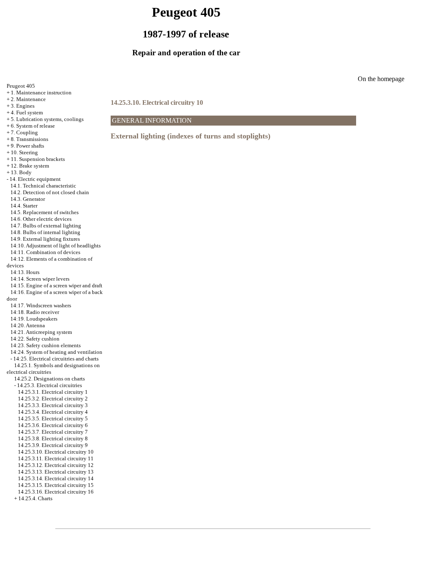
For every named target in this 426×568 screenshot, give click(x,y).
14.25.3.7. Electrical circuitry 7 (53, 432)
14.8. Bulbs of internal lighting (45, 232)
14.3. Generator (27, 199)
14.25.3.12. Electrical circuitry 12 (56, 465)
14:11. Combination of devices (45, 252)
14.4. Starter (23, 206)
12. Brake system (30, 166)
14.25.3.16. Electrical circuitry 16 (56, 492)
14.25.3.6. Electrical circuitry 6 (53, 425)
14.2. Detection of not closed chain (49, 192)
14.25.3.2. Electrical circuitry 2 (53, 398)
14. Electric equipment (35, 179)
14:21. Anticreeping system (41, 332)
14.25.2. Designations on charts (49, 378)
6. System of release (33, 126)
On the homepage (381, 78)
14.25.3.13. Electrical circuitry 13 (56, 472)
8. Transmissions (29, 139)
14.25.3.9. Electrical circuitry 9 (53, 445)
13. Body (21, 172)
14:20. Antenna (27, 325)
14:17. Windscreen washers (40, 305)
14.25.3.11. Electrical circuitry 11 (56, 458)
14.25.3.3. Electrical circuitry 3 (53, 405)
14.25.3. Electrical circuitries (49, 385)
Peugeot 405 (21, 86)
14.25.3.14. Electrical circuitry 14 (56, 478)
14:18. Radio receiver (34, 312)
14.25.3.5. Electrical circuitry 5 (53, 418)
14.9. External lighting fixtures (45, 239)
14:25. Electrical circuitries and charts (56, 359)
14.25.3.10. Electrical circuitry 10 (56, 452)
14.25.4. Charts (35, 498)
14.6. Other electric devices (41, 219)
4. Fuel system (27, 112)
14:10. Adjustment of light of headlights (55, 245)
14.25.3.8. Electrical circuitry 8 (53, 438)
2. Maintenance (28, 99)
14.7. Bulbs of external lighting (45, 225)
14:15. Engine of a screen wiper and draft (56, 285)
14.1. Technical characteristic (43, 186)
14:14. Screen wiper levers (39, 279)
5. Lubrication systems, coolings (47, 119)
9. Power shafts (27, 146)
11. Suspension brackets (38, 159)
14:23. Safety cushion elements (45, 345)
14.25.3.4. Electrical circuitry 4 (53, 412)
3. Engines (23, 106)
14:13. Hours (25, 272)
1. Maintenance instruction (41, 92)
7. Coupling (24, 132)
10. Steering (24, 152)
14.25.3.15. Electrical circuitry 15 (56, 485)
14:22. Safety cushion (34, 339)
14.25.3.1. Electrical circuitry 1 (53, 392)
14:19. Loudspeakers (33, 319)
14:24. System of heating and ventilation (56, 352)
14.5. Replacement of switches (44, 212)
